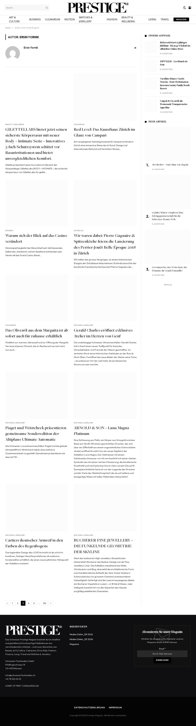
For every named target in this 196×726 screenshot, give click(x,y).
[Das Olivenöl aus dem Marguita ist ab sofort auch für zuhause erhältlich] (36, 297)
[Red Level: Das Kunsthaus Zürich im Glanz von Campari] (105, 96)
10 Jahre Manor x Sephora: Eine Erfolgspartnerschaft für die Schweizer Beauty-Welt (167, 216)
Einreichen (162, 660)
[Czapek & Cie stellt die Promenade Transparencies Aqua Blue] (151, 105)
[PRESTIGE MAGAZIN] (98, 7)
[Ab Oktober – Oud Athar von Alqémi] (168, 144)
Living (152, 19)
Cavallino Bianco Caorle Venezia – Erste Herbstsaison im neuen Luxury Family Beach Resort (174, 84)
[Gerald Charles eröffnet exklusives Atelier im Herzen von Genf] (105, 297)
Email (162, 648)
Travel (165, 19)
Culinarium (52, 19)
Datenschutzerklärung (89, 707)
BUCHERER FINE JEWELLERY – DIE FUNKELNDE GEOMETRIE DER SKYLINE (103, 546)
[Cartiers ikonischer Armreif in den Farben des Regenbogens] (36, 507)
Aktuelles (78, 231)
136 (44, 603)
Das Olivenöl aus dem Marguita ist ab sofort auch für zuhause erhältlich (36, 333)
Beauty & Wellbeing (128, 19)
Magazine (181, 19)
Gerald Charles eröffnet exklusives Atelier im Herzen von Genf (103, 333)
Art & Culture (14, 19)
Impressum (115, 707)
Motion (69, 19)
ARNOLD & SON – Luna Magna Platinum (101, 431)
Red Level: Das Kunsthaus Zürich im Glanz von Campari (104, 133)
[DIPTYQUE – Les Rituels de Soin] (151, 66)
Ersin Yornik (31, 47)
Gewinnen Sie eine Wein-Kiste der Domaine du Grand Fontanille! (169, 269)
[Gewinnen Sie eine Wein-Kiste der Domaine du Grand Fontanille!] (168, 246)
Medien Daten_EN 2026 (81, 634)
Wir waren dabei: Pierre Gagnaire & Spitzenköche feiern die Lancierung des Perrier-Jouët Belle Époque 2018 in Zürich (105, 244)
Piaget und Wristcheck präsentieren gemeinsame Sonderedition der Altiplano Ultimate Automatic (35, 434)
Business (35, 19)
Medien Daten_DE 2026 (81, 639)
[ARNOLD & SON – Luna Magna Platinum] (105, 395)
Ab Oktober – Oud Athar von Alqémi (170, 165)
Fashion (112, 19)
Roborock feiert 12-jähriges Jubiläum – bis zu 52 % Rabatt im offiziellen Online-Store (175, 46)
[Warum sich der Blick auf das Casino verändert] (36, 203)
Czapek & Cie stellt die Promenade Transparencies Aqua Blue (173, 104)
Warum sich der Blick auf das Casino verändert (36, 239)
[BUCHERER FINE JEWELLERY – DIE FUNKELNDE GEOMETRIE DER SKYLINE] (105, 507)
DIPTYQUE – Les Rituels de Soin (174, 63)
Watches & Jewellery (85, 19)
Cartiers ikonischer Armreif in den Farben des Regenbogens (34, 543)
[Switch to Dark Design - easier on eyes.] (185, 7)
